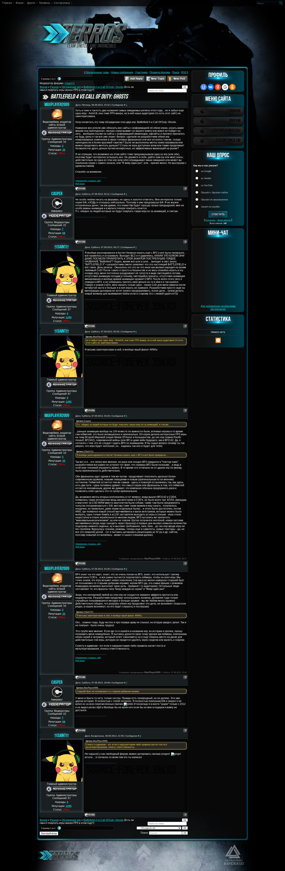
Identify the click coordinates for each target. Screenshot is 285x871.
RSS (184, 72)
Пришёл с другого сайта (214, 192)
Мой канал (80, 184)
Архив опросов (224, 220)
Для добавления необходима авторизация (218, 308)
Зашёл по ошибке (210, 206)
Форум (19, 2)
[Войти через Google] (225, 87)
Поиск (175, 72)
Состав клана (62, 2)
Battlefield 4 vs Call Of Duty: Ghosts (103, 87)
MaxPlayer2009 (56, 104)
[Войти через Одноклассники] (232, 87)
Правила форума (160, 72)
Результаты (210, 220)
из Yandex (206, 178)
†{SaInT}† (69, 83)
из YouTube (207, 185)
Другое (31, 2)
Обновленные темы (97, 72)
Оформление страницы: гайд (88, 181)
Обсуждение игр (71, 87)
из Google (206, 171)
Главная (7, 2)
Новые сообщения (122, 72)
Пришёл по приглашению (214, 199)
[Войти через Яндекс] (218, 87)
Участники (141, 72)
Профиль (44, 2)
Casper (56, 194)
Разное (54, 87)
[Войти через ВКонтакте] (211, 87)
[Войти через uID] (204, 87)
